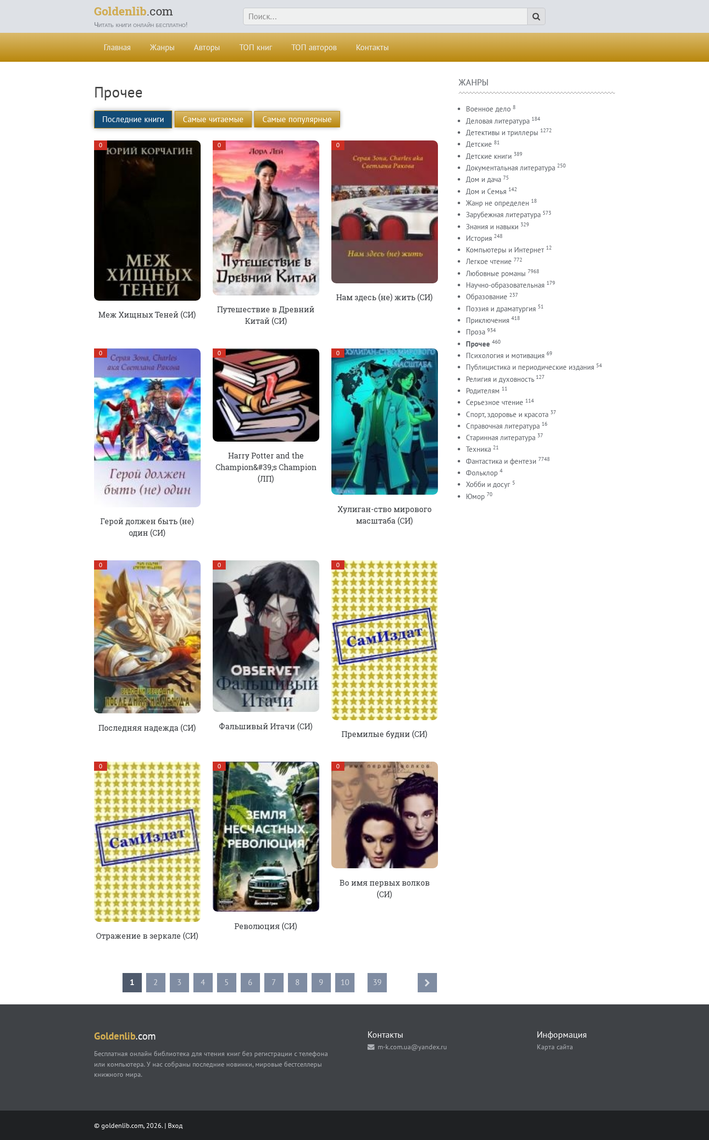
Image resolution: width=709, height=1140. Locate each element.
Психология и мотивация (505, 355)
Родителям (483, 390)
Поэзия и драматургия (501, 308)
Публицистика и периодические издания (530, 367)
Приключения (487, 320)
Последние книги (133, 119)
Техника (478, 449)
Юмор (475, 496)
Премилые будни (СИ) (384, 734)
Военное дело (488, 108)
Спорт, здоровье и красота (507, 414)
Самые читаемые (213, 119)
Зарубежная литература (503, 214)
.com (133, 11)
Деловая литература (498, 120)
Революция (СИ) (265, 926)
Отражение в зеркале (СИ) (147, 936)
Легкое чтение (489, 261)
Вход (175, 1125)
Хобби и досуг (488, 484)
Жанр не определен (497, 203)
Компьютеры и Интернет (505, 249)
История (479, 238)
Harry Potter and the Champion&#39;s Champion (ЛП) (266, 467)
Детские (479, 144)
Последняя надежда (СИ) (147, 728)
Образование (486, 296)
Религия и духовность (500, 379)
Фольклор (482, 472)
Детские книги (489, 156)
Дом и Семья (486, 191)
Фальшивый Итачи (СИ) (266, 726)
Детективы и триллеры (502, 132)
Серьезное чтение (494, 402)
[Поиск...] (536, 16)
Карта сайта (555, 1046)
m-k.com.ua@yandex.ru (412, 1046)
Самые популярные (297, 119)
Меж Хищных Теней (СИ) (147, 314)
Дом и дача (483, 179)
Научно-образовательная (505, 285)
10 (345, 982)
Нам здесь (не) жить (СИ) (384, 297)
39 (377, 982)
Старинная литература (500, 437)
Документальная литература (510, 167)
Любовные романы (496, 273)
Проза (475, 331)
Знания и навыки (492, 226)
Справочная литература (503, 426)
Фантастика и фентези (501, 461)
